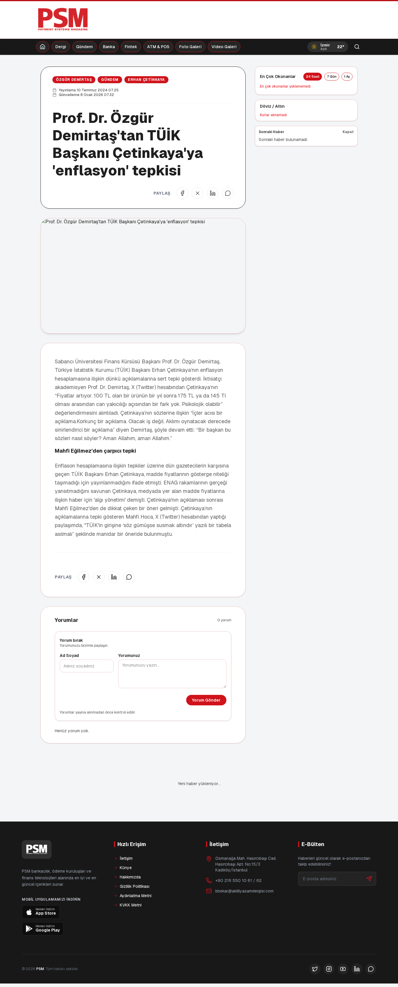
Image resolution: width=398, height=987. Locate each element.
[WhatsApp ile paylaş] (228, 193)
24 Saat (312, 76)
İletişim (126, 858)
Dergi (60, 46)
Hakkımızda (130, 877)
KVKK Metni (131, 905)
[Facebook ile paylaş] (182, 193)
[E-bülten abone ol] (369, 879)
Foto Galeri (190, 46)
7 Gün (332, 76)
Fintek (131, 46)
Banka (109, 46)
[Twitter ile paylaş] (197, 193)
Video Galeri (224, 46)
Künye (126, 867)
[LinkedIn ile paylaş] (213, 193)
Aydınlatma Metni (136, 895)
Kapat (348, 132)
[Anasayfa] (42, 46)
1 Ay (347, 76)
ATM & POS (158, 46)
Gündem (84, 46)
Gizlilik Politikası (134, 886)
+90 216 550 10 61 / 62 (238, 880)
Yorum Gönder (206, 700)
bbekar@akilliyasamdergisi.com (244, 891)
